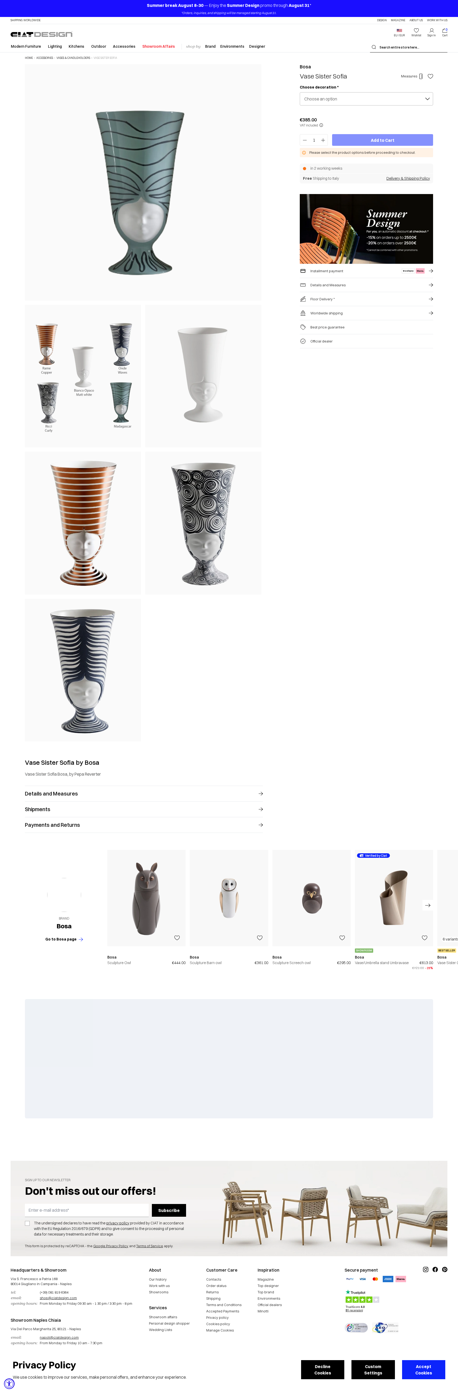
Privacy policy (217, 1317)
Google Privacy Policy (110, 1246)
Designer (257, 46)
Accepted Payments (222, 1311)
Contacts (213, 1279)
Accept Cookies (423, 1370)
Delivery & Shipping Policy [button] (408, 178)
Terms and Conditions (223, 1305)
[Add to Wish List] (430, 76)
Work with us (159, 1286)
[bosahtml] (64, 895)
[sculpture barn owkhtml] (229, 898)
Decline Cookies (322, 1370)
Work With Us (437, 20)
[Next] (256, 402)
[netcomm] (356, 1327)
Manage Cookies (220, 1330)
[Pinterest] (444, 1287)
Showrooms (158, 1292)
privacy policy (117, 1223)
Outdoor (98, 46)
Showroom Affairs (158, 46)
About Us (416, 20)
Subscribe (169, 1210)
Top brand (266, 1292)
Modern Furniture (26, 46)
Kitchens (76, 46)
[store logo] (41, 34)
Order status (216, 1286)
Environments (232, 46)
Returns (212, 1292)
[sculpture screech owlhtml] (311, 898)
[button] (399, 32)
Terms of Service (149, 1246)
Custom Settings (373, 1370)
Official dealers (270, 1305)
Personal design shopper (169, 1323)
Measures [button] (409, 76)
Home (29, 58)
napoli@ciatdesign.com (59, 1337)
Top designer (268, 1286)
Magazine (398, 20)
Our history (158, 1279)
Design (382, 20)
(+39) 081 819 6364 (54, 1292)
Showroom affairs (163, 1317)
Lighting (55, 46)
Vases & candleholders (73, 58)
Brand (210, 46)
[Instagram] (425, 1287)
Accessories (124, 46)
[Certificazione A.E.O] (385, 1327)
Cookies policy (218, 1324)
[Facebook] (435, 1287)
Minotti (263, 1311)
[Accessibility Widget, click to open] (9, 1383)
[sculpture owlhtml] (146, 898)
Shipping (213, 1298)
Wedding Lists (160, 1330)
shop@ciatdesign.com (58, 1298)
